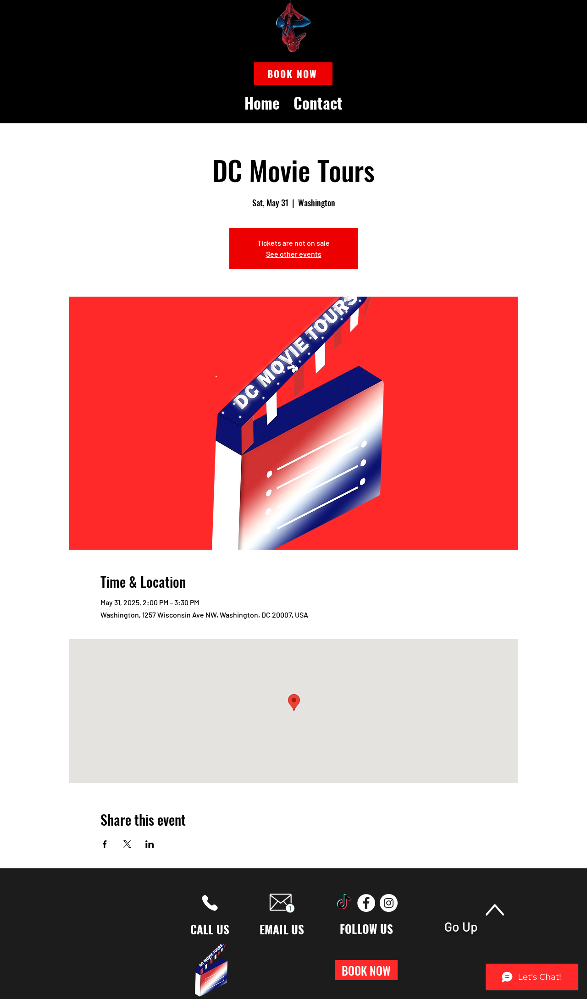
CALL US (210, 929)
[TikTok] (344, 903)
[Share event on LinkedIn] (149, 844)
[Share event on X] (127, 844)
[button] (293, 73)
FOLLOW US (366, 928)
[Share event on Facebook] (104, 844)
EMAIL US (282, 929)
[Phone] (210, 903)
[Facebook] (366, 903)
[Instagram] (389, 903)
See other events (293, 253)
